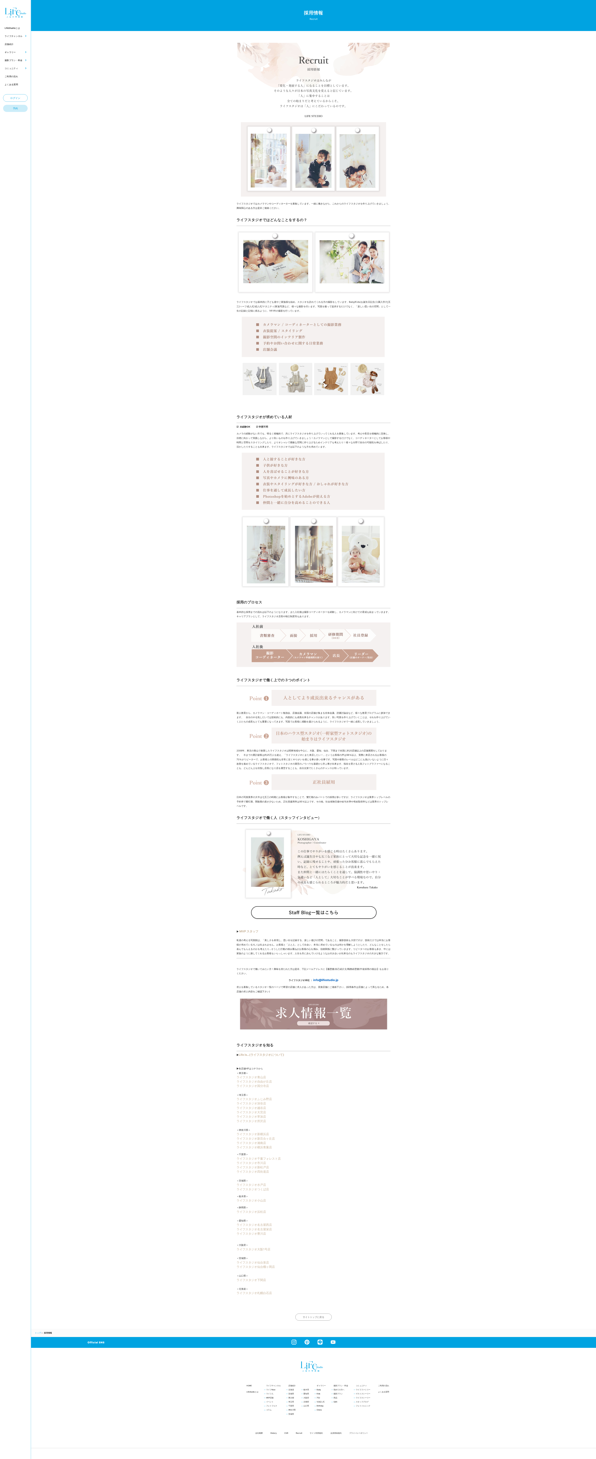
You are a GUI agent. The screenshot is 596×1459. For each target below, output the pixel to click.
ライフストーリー (363, 1398)
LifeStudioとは (252, 1392)
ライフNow (270, 1390)
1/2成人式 (320, 1402)
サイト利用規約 (316, 1433)
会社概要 (259, 1433)
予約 (15, 108)
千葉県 (291, 1406)
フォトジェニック (363, 1406)
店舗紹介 (292, 1386)
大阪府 (306, 1398)
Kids (318, 1394)
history (273, 1433)
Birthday (320, 1406)
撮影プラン (338, 1394)
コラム (269, 1410)
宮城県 (291, 1394)
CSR (286, 1433)
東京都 (291, 1398)
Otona (319, 1410)
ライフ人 (269, 1394)
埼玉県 (291, 1402)
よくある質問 (383, 1392)
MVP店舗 (270, 1398)
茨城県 (291, 1414)
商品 (335, 1398)
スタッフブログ (362, 1402)
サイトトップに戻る (313, 1317)
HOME (249, 1386)
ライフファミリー (363, 1390)
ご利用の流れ (383, 1386)
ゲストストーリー (363, 1394)
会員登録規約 (336, 1433)
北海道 (291, 1390)
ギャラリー (321, 1386)
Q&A (335, 1402)
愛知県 (306, 1394)
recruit (299, 1433)
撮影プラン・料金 (341, 1386)
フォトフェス (271, 1406)
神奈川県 (292, 1410)
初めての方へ (339, 1390)
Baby (319, 1390)
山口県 (306, 1406)
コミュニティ (361, 1386)
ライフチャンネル (273, 1386)
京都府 (306, 1402)
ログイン (15, 98)
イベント (269, 1402)
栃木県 (306, 1390)
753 (318, 1398)
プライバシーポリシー (358, 1433)
